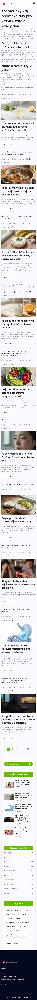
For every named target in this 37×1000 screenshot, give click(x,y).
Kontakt (4, 985)
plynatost (4, 612)
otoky (3, 420)
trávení (28, 609)
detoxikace (26, 545)
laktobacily (5, 90)
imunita (16, 943)
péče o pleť (9, 420)
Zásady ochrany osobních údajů (12, 979)
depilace (18, 931)
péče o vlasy (16, 914)
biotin (14, 484)
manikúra (25, 914)
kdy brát (10, 88)
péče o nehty (22, 926)
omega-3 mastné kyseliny (10, 353)
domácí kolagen (7, 152)
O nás (3, 973)
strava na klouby (7, 351)
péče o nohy (9, 931)
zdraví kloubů (29, 287)
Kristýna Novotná (7, 95)
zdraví (7, 914)
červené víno (17, 545)
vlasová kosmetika (11, 939)
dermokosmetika (10, 926)
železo (22, 484)
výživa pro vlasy (6, 484)
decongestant (30, 420)
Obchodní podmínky (8, 976)
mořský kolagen (10, 922)
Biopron (4, 88)
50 (28, 749)
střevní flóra (21, 216)
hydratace (21, 420)
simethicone (21, 609)
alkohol (3, 545)
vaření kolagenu (7, 154)
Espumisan (5, 609)
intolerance (5, 547)
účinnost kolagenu (7, 287)
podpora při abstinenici (9, 682)
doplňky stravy (10, 935)
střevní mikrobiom (26, 88)
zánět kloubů (24, 353)
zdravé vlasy (21, 935)
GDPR (3, 982)
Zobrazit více (8, 144)
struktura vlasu (30, 484)
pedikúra (8, 943)
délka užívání (18, 285)
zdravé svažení (18, 154)
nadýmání (13, 609)
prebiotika (28, 216)
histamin (10, 545)
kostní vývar (17, 152)
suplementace (19, 287)
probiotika (16, 88)
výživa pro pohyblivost (9, 356)
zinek (18, 484)
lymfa (16, 420)
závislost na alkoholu (8, 680)
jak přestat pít (21, 680)
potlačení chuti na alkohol (10, 678)
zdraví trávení (6, 218)
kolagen (17, 918)
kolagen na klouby (28, 152)
